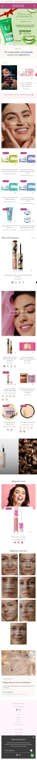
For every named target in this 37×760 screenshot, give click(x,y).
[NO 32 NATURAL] (28, 428)
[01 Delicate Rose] (15, 542)
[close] (33, 737)
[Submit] (31, 750)
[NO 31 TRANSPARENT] (24, 428)
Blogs (18, 720)
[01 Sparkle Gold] (12, 282)
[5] (22, 44)
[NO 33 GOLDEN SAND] (31, 428)
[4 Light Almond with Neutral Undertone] (3, 400)
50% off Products (10, 237)
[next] (35, 1)
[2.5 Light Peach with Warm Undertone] (10, 396)
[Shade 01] (8, 430)
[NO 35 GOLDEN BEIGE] (24, 431)
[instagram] (19, 755)
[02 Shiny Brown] (16, 282)
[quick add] (31, 78)
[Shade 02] (11, 430)
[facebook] (17, 755)
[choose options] (31, 270)
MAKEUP (18, 735)
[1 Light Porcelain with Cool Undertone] (3, 396)
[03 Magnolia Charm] (22, 542)
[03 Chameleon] (19, 282)
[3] (18, 44)
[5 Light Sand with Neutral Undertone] (6, 400)
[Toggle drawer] (2, 5)
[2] (17, 44)
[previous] (2, 1)
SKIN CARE (18, 732)
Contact (18, 717)
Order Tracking (18, 724)
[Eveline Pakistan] (18, 6)
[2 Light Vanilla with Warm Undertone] (6, 396)
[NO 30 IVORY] (21, 428)
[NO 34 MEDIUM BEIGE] (21, 431)
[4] (20, 44)
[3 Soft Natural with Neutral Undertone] (14, 396)
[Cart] (35, 6)
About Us (18, 722)
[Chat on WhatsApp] (32, 755)
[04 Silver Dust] (23, 282)
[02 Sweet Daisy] (18, 542)
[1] (15, 44)
